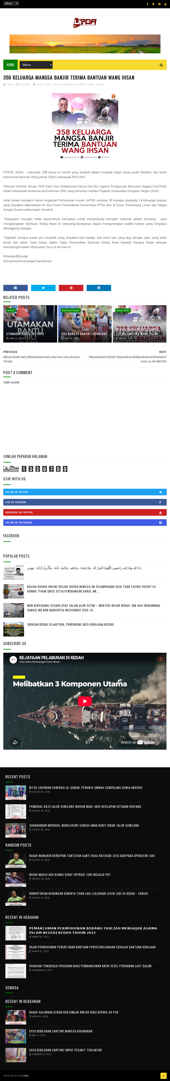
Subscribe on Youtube (19, 512)
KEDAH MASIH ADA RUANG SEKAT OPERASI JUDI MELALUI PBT (70, 874)
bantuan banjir (70, 310)
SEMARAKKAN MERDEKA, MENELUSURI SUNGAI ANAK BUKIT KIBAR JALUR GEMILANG (84, 825)
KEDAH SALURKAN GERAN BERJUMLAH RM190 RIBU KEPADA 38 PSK (73, 1012)
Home (10, 64)
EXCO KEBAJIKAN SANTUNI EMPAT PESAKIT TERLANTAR (65, 1050)
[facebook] (147, 4)
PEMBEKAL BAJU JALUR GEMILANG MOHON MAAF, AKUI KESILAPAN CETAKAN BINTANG (85, 806)
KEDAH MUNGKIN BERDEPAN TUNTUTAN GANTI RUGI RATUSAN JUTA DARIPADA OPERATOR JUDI (92, 855)
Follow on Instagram (18, 522)
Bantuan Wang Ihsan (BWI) (69, 84)
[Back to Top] (163, 1076)
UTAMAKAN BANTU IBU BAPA (25, 333)
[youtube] (165, 4)
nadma (100, 84)
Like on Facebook (15, 502)
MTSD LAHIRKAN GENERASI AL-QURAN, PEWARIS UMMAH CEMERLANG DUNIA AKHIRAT (86, 787)
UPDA (26, 1075)
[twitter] (153, 4)
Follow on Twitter (16, 491)
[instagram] (159, 4)
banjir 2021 (44, 84)
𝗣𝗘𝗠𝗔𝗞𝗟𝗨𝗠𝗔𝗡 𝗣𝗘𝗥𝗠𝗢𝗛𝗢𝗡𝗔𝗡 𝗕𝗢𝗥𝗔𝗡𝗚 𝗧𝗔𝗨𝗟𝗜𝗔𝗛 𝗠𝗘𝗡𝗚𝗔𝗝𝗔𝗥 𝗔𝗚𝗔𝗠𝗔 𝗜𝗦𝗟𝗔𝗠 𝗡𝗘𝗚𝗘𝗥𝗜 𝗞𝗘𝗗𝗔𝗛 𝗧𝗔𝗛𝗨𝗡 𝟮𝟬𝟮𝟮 (93, 930)
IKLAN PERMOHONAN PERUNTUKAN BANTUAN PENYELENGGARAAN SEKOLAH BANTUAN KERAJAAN (92, 947)
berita (90, 84)
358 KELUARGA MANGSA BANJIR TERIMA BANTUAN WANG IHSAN (137, 331)
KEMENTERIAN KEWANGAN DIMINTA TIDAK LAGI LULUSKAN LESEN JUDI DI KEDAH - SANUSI (88, 893)
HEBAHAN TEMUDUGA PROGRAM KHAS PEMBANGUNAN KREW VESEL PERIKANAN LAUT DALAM (90, 965)
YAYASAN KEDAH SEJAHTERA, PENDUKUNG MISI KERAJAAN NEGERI (70, 624)
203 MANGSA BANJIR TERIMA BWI (84, 333)
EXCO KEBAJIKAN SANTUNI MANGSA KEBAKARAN (60, 1031)
